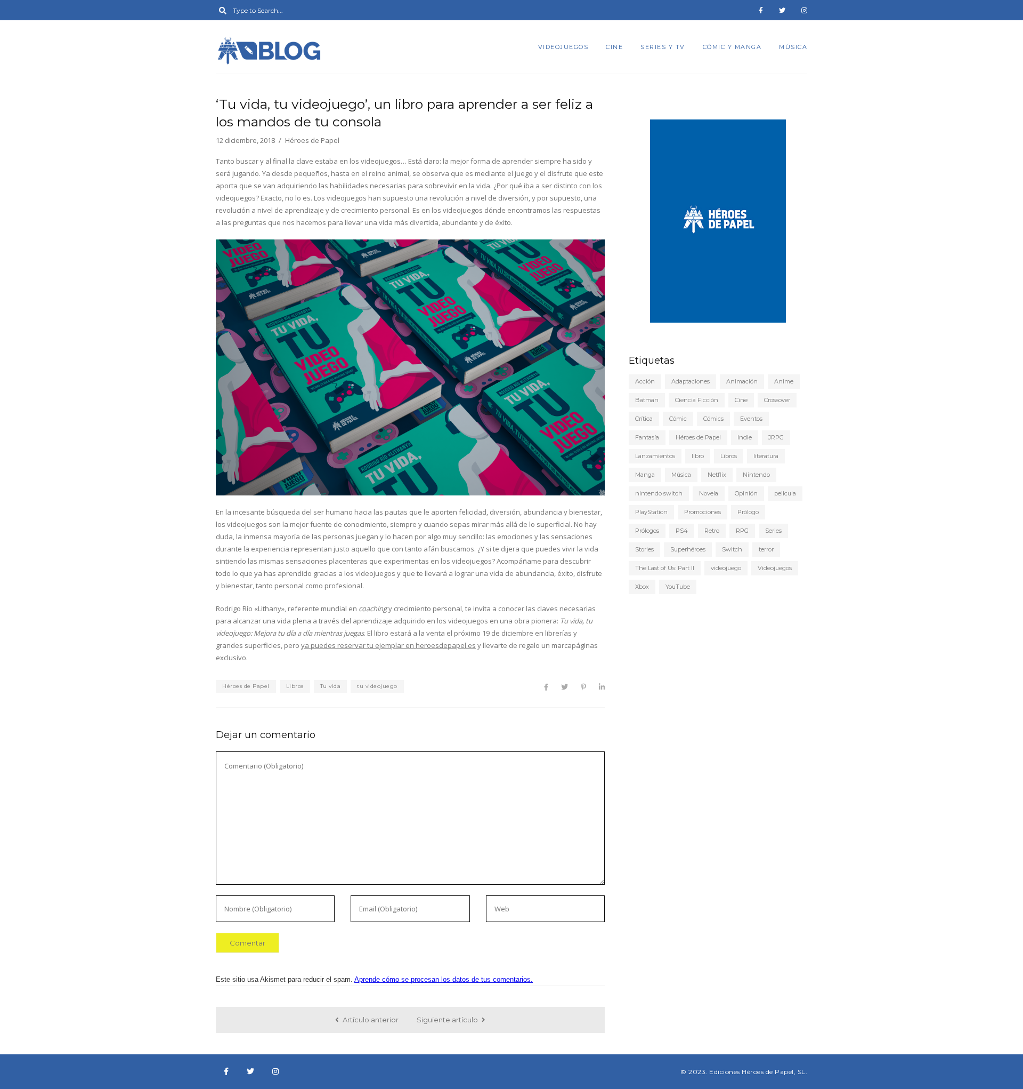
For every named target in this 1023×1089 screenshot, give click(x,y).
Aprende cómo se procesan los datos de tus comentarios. (443, 979)
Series (773, 530)
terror (766, 549)
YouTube (677, 586)
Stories (644, 549)
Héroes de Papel (246, 686)
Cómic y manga (732, 47)
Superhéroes (687, 549)
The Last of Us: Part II (664, 568)
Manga (645, 474)
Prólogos (647, 530)
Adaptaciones (690, 381)
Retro (711, 530)
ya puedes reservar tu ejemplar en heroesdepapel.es (388, 645)
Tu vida (330, 686)
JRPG (776, 437)
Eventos (751, 418)
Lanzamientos (655, 456)
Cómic (678, 418)
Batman (647, 400)
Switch (732, 549)
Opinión (746, 493)
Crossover (777, 400)
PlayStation (651, 512)
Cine (614, 47)
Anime (783, 381)
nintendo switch (659, 493)
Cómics (713, 418)
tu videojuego (377, 686)
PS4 (682, 530)
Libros (295, 686)
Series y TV (662, 47)
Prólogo (748, 512)
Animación (742, 381)
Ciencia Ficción (696, 400)
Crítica (644, 418)
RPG (742, 530)
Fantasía (647, 437)
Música (793, 47)
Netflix (717, 474)
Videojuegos (563, 47)
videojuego (726, 568)
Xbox (642, 586)
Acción (645, 381)
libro (698, 456)
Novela (708, 493)
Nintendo (756, 474)
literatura (765, 456)
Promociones (702, 512)
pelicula (785, 493)
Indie (744, 437)
